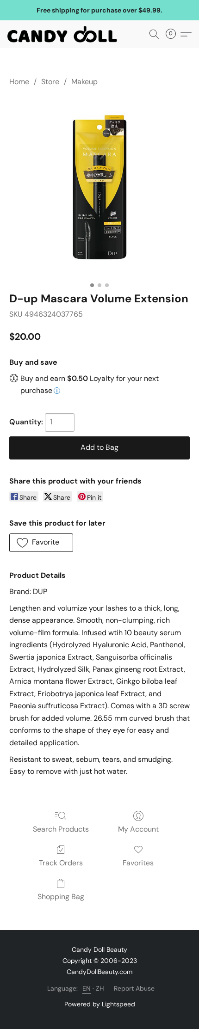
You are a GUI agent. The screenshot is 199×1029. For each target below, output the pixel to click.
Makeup (84, 81)
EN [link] (86, 988)
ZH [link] (100, 988)
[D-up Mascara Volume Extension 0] (99, 187)
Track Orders (61, 863)
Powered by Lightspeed (99, 1004)
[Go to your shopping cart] (173, 34)
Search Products (61, 829)
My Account (138, 829)
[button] (65, 34)
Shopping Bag (60, 896)
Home (19, 81)
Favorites (138, 863)
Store (50, 81)
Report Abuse (134, 988)
